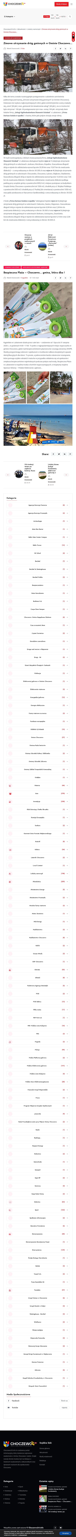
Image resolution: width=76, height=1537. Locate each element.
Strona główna (44, 1448)
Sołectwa (8, 1495)
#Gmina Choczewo (12, 267)
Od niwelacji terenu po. (56, 1512)
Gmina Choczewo (53, 1496)
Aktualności (43, 1452)
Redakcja (42, 1461)
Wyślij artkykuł (61, 4)
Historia (7, 1503)
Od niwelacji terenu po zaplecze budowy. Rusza (30, 467)
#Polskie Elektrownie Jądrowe (35, 267)
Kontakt (42, 1465)
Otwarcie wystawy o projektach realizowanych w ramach (30, 239)
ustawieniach (23, 1535)
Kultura (7, 1499)
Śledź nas (64, 1401)
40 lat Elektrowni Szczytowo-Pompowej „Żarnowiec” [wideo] (52, 240)
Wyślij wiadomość (45, 1457)
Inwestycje (8, 1491)
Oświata (22, 1499)
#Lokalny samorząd (13, 38)
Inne (6, 1487)
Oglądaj (64, 1407)
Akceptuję (65, 1533)
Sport (21, 1487)
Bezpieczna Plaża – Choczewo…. (60, 1501)
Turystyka (22, 1495)
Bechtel (50, 1506)
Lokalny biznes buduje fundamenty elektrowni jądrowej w (53, 468)
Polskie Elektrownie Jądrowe (57, 1486)
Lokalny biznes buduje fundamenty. (56, 1490)
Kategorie (9, 17)
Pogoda (22, 1503)
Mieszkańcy (23, 1491)
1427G (63, 17)
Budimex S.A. (57, 1506)
